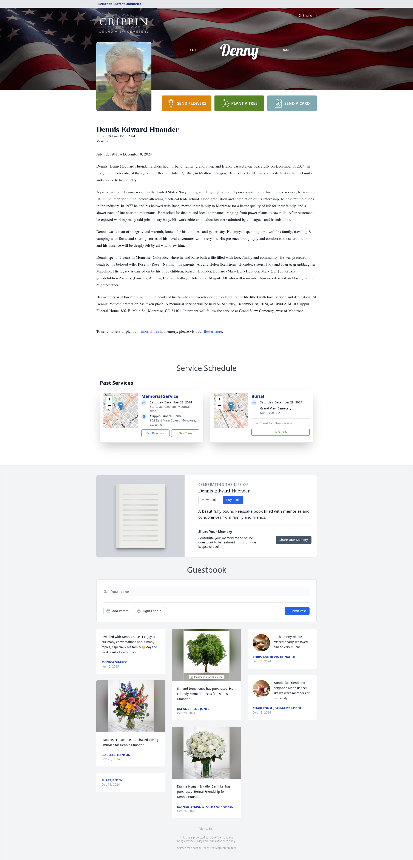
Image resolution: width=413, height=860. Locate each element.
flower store (213, 331)
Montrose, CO (270, 413)
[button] (120, 406)
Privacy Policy (194, 841)
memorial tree (148, 331)
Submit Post (297, 611)
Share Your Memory (293, 540)
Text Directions (155, 433)
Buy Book (232, 500)
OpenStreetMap (211, 848)
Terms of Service (218, 841)
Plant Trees (185, 433)
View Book (209, 500)
